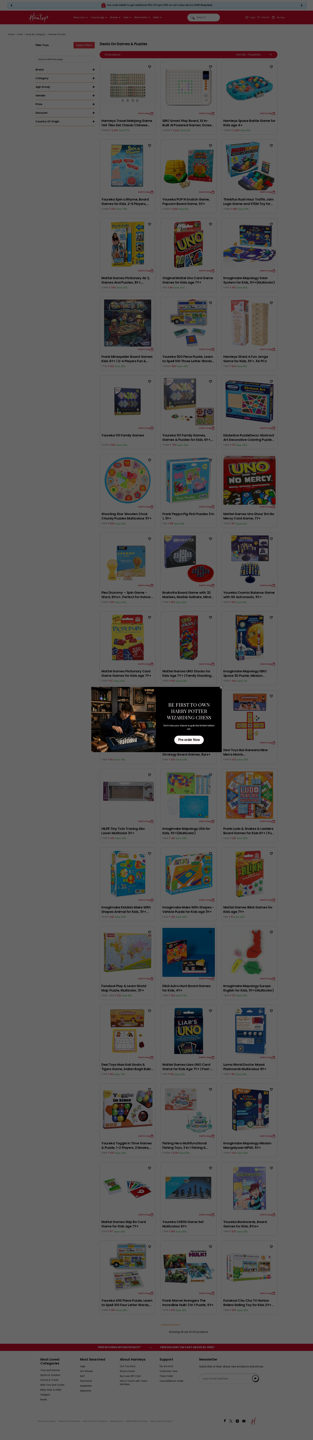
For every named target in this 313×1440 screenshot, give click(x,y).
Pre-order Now (189, 740)
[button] (221, 687)
